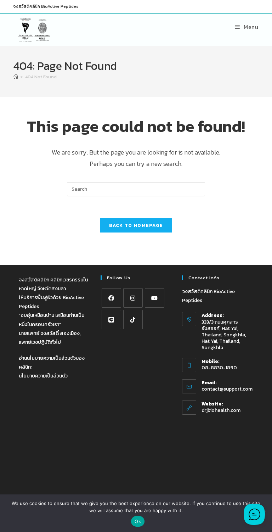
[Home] (15, 76)
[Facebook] (111, 298)
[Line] (111, 319)
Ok (138, 521)
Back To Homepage (136, 225)
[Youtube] (154, 298)
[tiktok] (133, 319)
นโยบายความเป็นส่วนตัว (43, 376)
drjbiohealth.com (221, 410)
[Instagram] (133, 298)
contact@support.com (227, 389)
